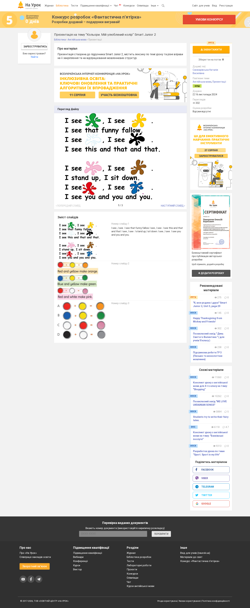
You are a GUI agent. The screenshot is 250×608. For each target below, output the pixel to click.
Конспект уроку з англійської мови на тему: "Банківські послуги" (210, 435)
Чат (117, 5)
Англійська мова (202, 81)
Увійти (34, 57)
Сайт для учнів (201, 5)
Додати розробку (212, 273)
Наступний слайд (172, 205)
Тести (74, 5)
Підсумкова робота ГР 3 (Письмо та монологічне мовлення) (207, 356)
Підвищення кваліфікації (95, 5)
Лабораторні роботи (139, 565)
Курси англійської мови (140, 586)
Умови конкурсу (209, 19)
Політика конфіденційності (216, 601)
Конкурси (129, 5)
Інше (154, 5)
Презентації (219, 81)
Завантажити (212, 49)
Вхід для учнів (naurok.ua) (195, 552)
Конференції (80, 561)
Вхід (214, 5)
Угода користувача (167, 601)
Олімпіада (142, 5)
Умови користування (189, 601)
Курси (76, 565)
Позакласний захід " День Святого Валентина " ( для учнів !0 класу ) (208, 337)
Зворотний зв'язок (34, 566)
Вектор (77, 569)
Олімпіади (132, 577)
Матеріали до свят (191, 557)
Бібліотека (62, 5)
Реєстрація (226, 5)
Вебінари (78, 557)
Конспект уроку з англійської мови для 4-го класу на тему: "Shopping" (210, 386)
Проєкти (132, 569)
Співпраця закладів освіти (35, 557)
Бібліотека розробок (139, 557)
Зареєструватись (35, 46)
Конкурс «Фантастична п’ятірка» (199, 561)
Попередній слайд (69, 205)
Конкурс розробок (96, 17)
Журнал (49, 5)
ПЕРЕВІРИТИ (161, 534)
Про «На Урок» (28, 552)
